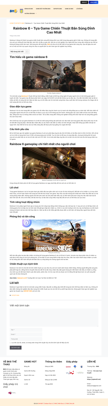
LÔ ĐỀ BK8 (79, 8)
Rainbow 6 (25, 96)
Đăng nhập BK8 (50, 371)
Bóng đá (26, 366)
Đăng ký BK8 (49, 366)
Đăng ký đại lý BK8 (51, 379)
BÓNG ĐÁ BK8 (29, 8)
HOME (12, 23)
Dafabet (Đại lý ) (48, 403)
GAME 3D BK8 (69, 8)
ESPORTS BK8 (58, 8)
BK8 (48, 44)
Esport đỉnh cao (29, 375)
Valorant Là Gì (22, 278)
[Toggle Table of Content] (26, 51)
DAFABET (40, 403)
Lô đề (26, 384)
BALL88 (72, 403)
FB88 (67, 403)
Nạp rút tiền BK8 (50, 375)
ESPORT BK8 (28, 291)
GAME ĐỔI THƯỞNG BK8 (43, 8)
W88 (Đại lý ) (61, 403)
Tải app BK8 (49, 384)
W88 (55, 403)
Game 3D (27, 379)
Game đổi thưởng (29, 371)
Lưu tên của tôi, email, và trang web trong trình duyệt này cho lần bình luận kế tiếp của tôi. (40, 342)
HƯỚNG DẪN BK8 (30, 13)
